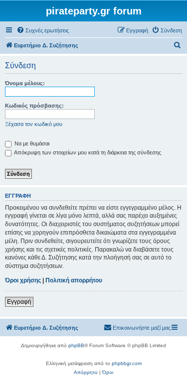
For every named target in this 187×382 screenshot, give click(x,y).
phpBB (76, 345)
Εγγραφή (19, 301)
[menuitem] (42, 30)
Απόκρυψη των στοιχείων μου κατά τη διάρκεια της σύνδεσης (87, 152)
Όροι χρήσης (23, 280)
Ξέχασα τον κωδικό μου (33, 124)
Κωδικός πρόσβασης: (34, 106)
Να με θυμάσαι (31, 143)
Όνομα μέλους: (25, 83)
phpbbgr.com (127, 363)
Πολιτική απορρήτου (73, 280)
